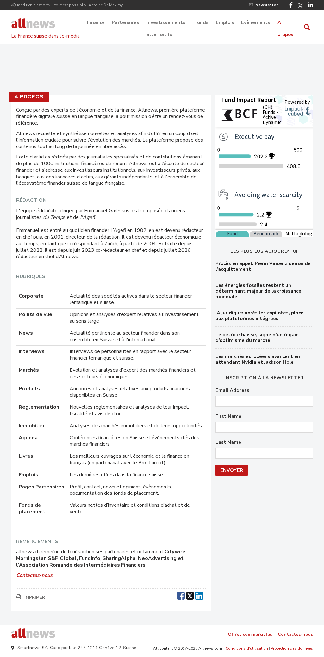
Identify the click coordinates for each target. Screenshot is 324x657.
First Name (228, 416)
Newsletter (266, 5)
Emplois (225, 22)
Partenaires (125, 22)
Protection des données (292, 648)
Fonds (201, 22)
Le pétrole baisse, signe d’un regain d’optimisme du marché (257, 337)
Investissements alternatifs (165, 23)
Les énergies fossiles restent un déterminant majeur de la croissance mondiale (258, 291)
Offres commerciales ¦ (251, 634)
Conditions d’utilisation (247, 648)
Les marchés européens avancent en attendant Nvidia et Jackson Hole (257, 359)
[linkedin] (199, 595)
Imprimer (34, 597)
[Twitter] (300, 5)
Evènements (255, 22)
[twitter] (190, 595)
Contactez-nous (295, 634)
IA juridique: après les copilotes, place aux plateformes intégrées (259, 315)
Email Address (232, 390)
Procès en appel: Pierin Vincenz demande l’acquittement (263, 266)
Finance (96, 22)
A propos (285, 23)
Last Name (228, 442)
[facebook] (181, 595)
